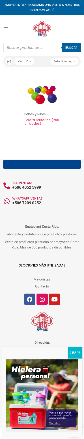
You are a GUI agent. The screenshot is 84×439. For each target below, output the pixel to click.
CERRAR (74, 352)
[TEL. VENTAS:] (6, 185)
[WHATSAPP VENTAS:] (6, 201)
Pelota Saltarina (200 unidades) (41, 122)
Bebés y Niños (35, 114)
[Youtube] (54, 299)
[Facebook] (29, 299)
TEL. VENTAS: (22, 183)
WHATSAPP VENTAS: (27, 198)
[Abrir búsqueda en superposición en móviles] (42, 47)
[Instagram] (42, 299)
